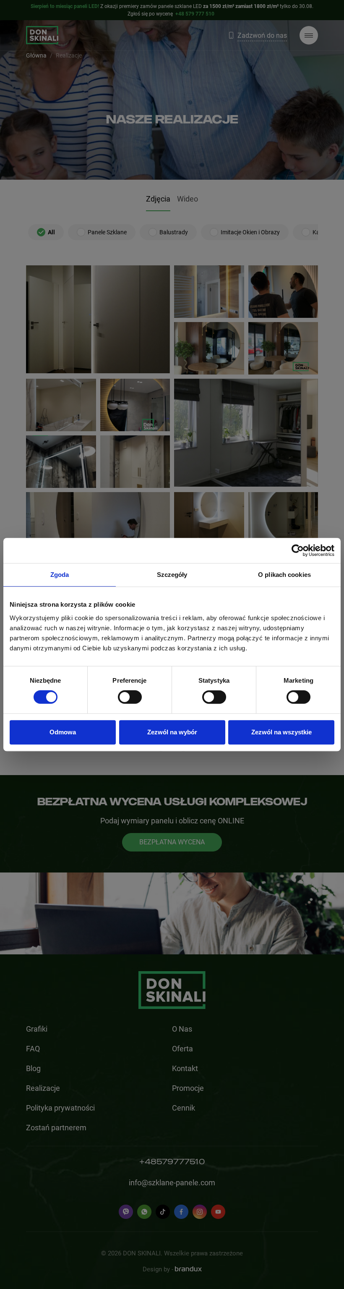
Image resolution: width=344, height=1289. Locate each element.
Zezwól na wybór (172, 732)
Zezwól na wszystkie (281, 732)
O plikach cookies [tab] (284, 574)
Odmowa (63, 732)
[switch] (130, 697)
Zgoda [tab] (59, 574)
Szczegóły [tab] (172, 574)
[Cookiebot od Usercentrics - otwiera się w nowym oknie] (297, 550)
